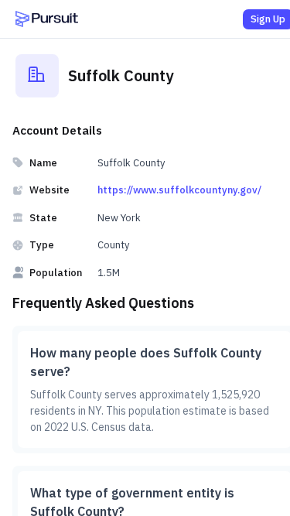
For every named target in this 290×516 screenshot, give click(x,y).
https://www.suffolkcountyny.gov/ (179, 189)
